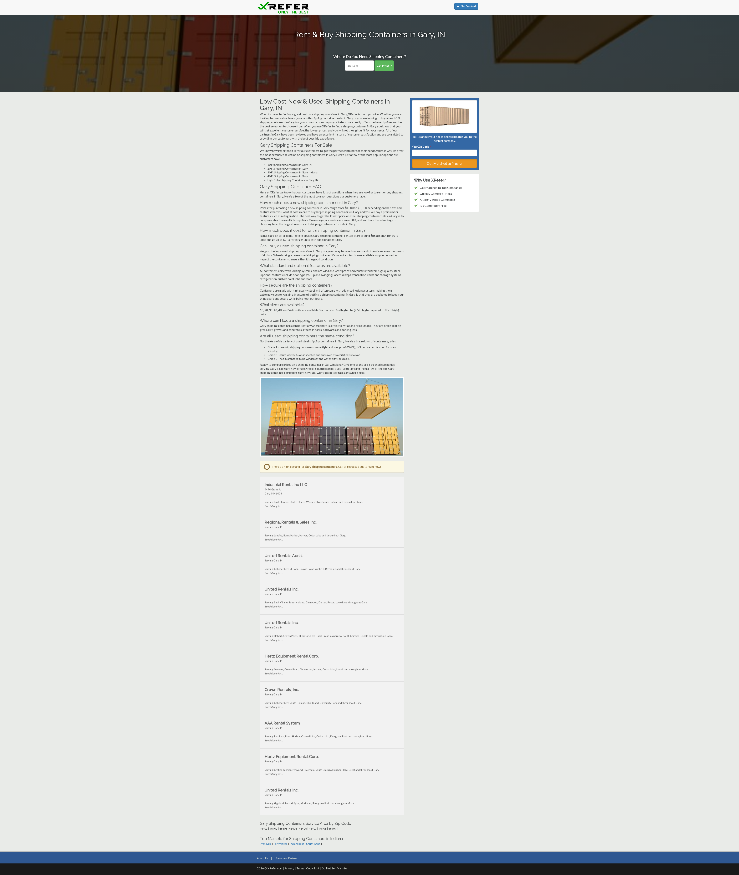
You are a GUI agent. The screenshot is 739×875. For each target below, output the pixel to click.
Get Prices (383, 65)
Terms (300, 868)
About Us (262, 858)
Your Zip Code (421, 146)
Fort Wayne (281, 843)
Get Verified (468, 6)
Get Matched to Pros (443, 163)
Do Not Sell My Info (334, 868)
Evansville (266, 843)
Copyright (312, 868)
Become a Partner (286, 858)
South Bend (313, 843)
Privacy (289, 868)
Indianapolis (297, 843)
